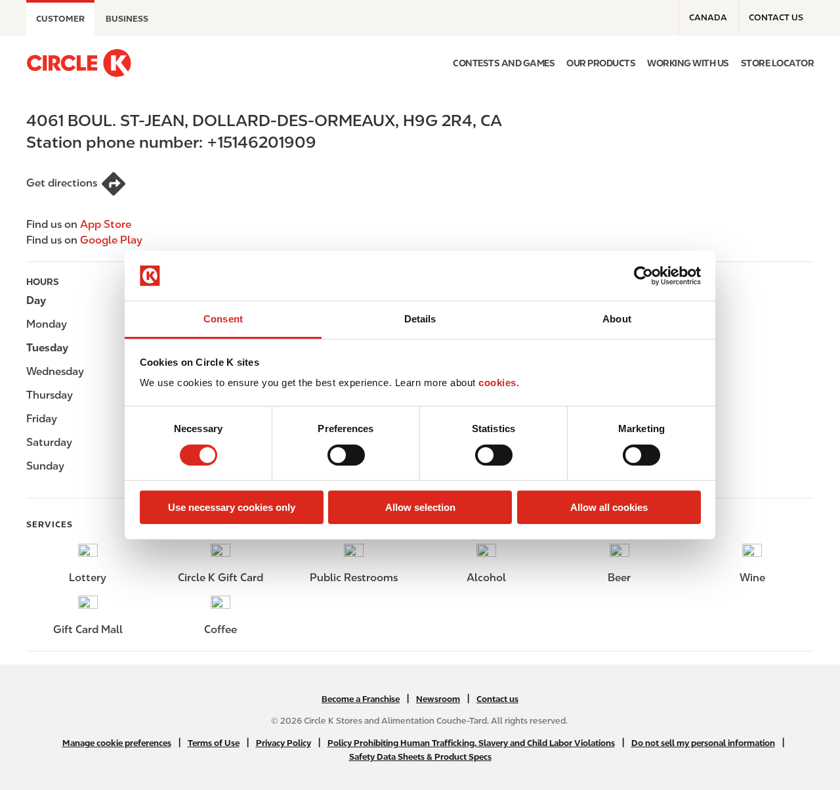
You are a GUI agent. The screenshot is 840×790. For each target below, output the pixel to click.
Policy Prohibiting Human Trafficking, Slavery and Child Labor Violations (471, 743)
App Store (105, 224)
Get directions (61, 183)
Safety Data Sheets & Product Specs (420, 757)
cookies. (498, 382)
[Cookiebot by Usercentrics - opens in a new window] (643, 276)
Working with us (688, 63)
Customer (60, 19)
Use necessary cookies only (231, 507)
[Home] (78, 63)
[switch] (346, 455)
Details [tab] (420, 318)
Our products (600, 63)
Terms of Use (214, 743)
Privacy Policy (283, 743)
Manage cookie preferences (116, 743)
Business (127, 19)
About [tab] (616, 318)
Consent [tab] (223, 318)
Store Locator (777, 63)
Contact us (776, 17)
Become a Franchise (361, 699)
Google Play (111, 240)
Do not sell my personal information (703, 743)
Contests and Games (504, 63)
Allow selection (420, 507)
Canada (708, 17)
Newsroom (438, 699)
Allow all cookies (609, 507)
